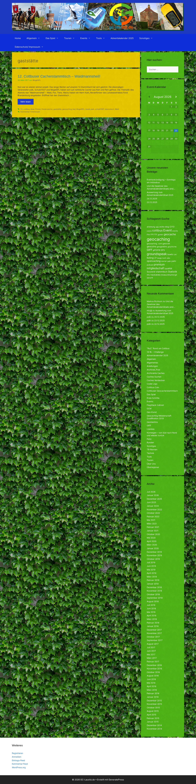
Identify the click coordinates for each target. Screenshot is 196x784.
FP (152, 234)
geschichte (172, 247)
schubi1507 (99, 109)
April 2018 (151, 615)
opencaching (154, 261)
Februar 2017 (153, 661)
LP (155, 258)
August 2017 (153, 644)
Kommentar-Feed (20, 764)
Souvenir (151, 271)
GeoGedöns (152, 422)
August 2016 (153, 675)
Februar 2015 (153, 718)
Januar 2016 (153, 697)
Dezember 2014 (154, 725)
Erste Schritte (153, 398)
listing (150, 257)
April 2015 (151, 714)
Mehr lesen (26, 101)
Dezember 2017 (154, 629)
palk (92, 109)
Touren (67, 38)
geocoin (166, 243)
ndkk (168, 258)
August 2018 (153, 601)
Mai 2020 (151, 537)
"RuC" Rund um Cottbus (158, 348)
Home (18, 38)
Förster (38, 109)
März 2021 (152, 523)
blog (167, 227)
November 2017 (154, 633)
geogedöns (162, 246)
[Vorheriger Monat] (149, 96)
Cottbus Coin (153, 387)
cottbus (27, 109)
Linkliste (150, 429)
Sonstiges (144, 38)
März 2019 (152, 576)
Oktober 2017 (153, 637)
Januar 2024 (153, 506)
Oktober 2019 (153, 559)
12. (22, 109)
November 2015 (154, 704)
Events (83, 38)
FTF (155, 234)
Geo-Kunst (152, 412)
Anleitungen (152, 366)
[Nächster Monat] (176, 96)
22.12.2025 (159, 324)
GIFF (149, 249)
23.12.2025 (152, 202)
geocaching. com (154, 243)
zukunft (150, 278)
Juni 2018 (151, 608)
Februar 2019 (153, 580)
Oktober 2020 (153, 534)
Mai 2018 (151, 612)
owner (164, 261)
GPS (163, 250)
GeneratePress (116, 779)
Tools (99, 38)
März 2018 (152, 619)
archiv (162, 227)
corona (149, 231)
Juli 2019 (151, 562)
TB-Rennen (152, 449)
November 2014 (154, 728)
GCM (149, 408)
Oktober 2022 (153, 513)
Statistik (172, 271)
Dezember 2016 (154, 665)
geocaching (67, 109)
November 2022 (154, 509)
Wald (117, 109)
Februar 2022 (153, 516)
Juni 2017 (151, 651)
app (157, 227)
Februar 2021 (153, 527)
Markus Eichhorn (154, 301)
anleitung (151, 227)
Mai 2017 (151, 654)
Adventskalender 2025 (122, 38)
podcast (150, 265)
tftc (148, 275)
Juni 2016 (151, 679)
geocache (170, 234)
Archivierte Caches (155, 373)
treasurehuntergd (169, 275)
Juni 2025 (151, 502)
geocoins (151, 246)
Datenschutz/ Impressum (27, 46)
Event (167, 230)
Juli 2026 (151, 492)
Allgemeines (152, 362)
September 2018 (155, 598)
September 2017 (154, 640)
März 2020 (152, 544)
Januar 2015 (153, 721)
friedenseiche (47, 109)
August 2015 (153, 711)
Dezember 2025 (154, 499)
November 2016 (154, 668)
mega (159, 258)
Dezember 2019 (154, 552)
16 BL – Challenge (155, 352)
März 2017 (152, 658)
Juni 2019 (151, 566)
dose (32, 109)
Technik (150, 453)
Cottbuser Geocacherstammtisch (162, 391)
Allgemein (32, 38)
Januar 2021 (152, 530)
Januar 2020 (153, 548)
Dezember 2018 (154, 587)
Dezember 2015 (154, 700)
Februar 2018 (153, 622)
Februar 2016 (153, 693)
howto (170, 254)
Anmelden (16, 757)
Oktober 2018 (153, 594)
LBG (175, 254)
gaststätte (57, 109)
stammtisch (109, 109)
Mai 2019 (151, 569)
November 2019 (154, 555)
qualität (168, 268)
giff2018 (156, 250)
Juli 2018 (151, 605)
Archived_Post (153, 369)
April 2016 (151, 686)
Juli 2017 (151, 647)
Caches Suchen (154, 376)
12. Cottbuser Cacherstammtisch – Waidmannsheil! (59, 76)
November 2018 (154, 591)
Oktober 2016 (153, 672)
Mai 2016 (151, 683)
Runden (150, 442)
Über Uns (151, 463)
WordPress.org (19, 767)
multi (164, 258)
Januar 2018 (153, 626)
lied (74, 109)
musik (87, 109)
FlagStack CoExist (155, 405)
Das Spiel (50, 38)
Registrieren (17, 753)
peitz (173, 261)
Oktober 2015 (153, 707)
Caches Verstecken (156, 380)
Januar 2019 (153, 583)
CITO (172, 226)
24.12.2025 (152, 198)
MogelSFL (80, 109)
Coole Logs (152, 384)
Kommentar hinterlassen (30, 112)
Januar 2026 (153, 495)
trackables (155, 274)
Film (148, 234)
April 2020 (151, 541)
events (175, 231)
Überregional (153, 467)
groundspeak (157, 254)
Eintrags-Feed (18, 760)
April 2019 (151, 573)
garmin (160, 234)
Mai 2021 (151, 520)
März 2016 (152, 690)
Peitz (149, 439)
